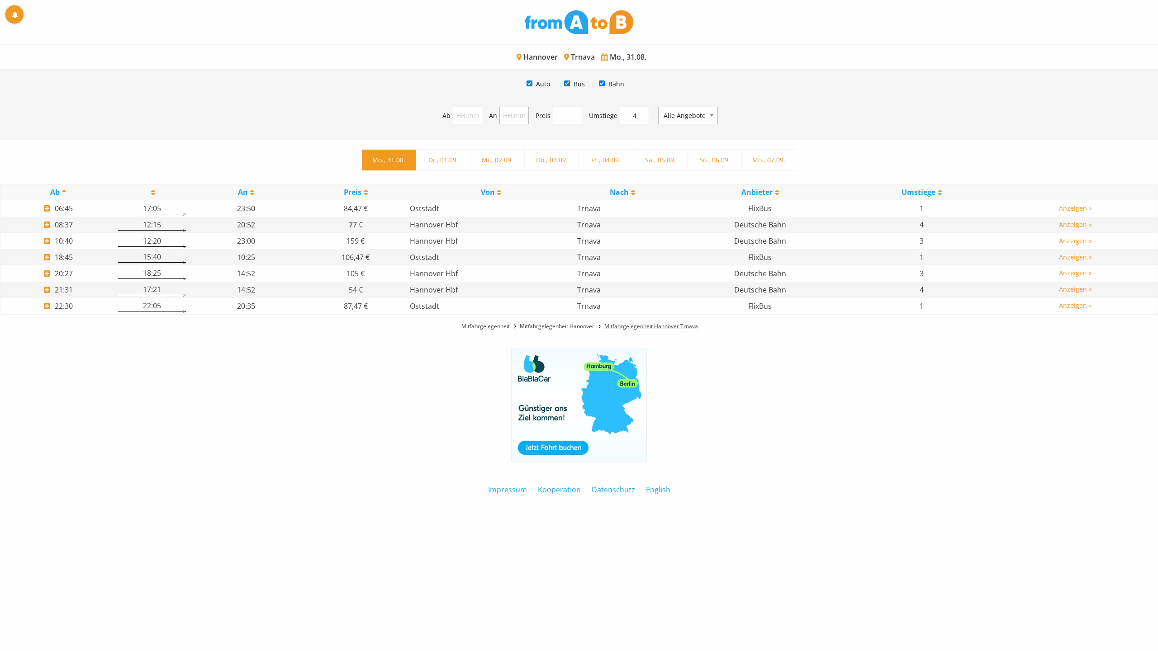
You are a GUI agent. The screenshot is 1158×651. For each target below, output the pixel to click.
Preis (543, 115)
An (493, 115)
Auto (543, 84)
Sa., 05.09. (660, 160)
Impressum (507, 490)
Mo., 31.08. (388, 160)
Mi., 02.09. (497, 160)
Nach (619, 192)
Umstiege (603, 115)
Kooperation (559, 490)
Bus (579, 84)
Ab (446, 115)
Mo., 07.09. (768, 160)
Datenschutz (613, 490)
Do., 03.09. (552, 160)
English (658, 490)
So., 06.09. (714, 160)
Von (488, 192)
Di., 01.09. (443, 160)
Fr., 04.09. (606, 160)
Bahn (616, 84)
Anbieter (757, 192)
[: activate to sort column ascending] (152, 192)
